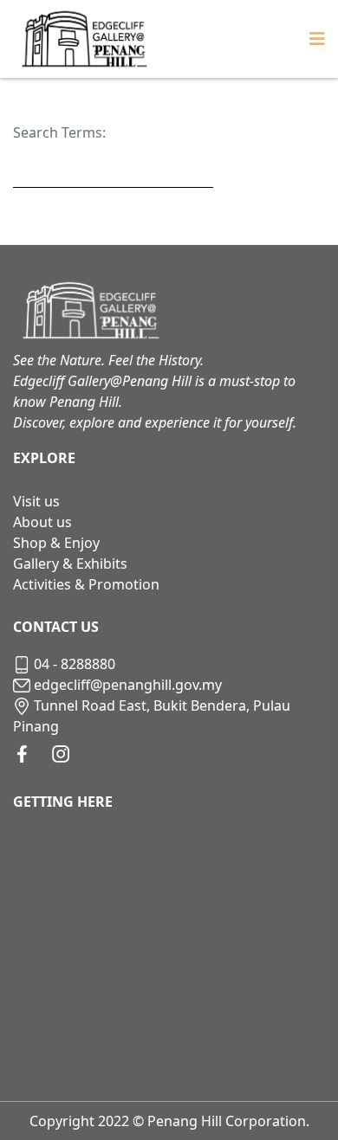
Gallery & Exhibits (70, 563)
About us (42, 521)
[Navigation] (317, 39)
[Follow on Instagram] (60, 754)
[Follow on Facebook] (22, 754)
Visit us (36, 501)
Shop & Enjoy (56, 542)
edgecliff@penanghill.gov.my (128, 684)
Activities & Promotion (86, 584)
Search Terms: (59, 132)
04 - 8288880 (74, 663)
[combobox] (113, 169)
